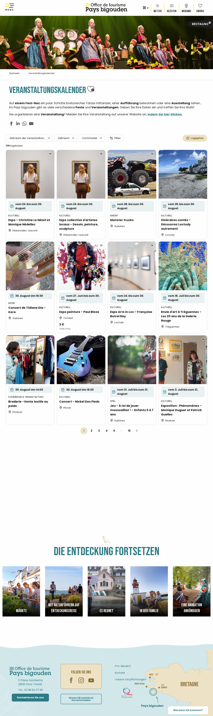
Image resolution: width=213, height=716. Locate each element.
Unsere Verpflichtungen (130, 679)
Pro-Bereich (123, 666)
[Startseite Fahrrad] (127, 692)
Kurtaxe (120, 673)
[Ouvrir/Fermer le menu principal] (9, 8)
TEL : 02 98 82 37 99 (30, 690)
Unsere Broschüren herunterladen (81, 699)
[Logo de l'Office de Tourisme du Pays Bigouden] (30, 672)
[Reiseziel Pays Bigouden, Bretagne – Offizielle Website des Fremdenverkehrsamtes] (106, 8)
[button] (144, 8)
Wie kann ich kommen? (188, 710)
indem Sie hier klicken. (165, 114)
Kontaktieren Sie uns (30, 697)
